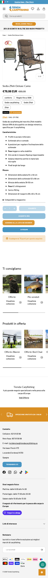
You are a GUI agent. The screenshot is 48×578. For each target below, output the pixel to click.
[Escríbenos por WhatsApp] (42, 564)
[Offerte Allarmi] (12, 339)
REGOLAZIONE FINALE (24, 24)
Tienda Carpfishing (13, 572)
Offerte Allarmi (12, 351)
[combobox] (24, 16)
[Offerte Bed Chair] (33, 339)
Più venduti (33, 297)
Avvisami (24, 230)
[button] (44, 9)
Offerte (12, 297)
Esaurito (32, 208)
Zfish (7, 107)
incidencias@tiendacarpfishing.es (23, 443)
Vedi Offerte (24, 397)
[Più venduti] (33, 284)
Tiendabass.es (12, 464)
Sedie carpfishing (12, 102)
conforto (8, 98)
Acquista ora (24, 216)
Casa (4, 35)
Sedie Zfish (28, 102)
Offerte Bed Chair (33, 351)
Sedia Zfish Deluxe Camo (15, 35)
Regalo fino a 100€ (23, 98)
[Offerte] (12, 284)
